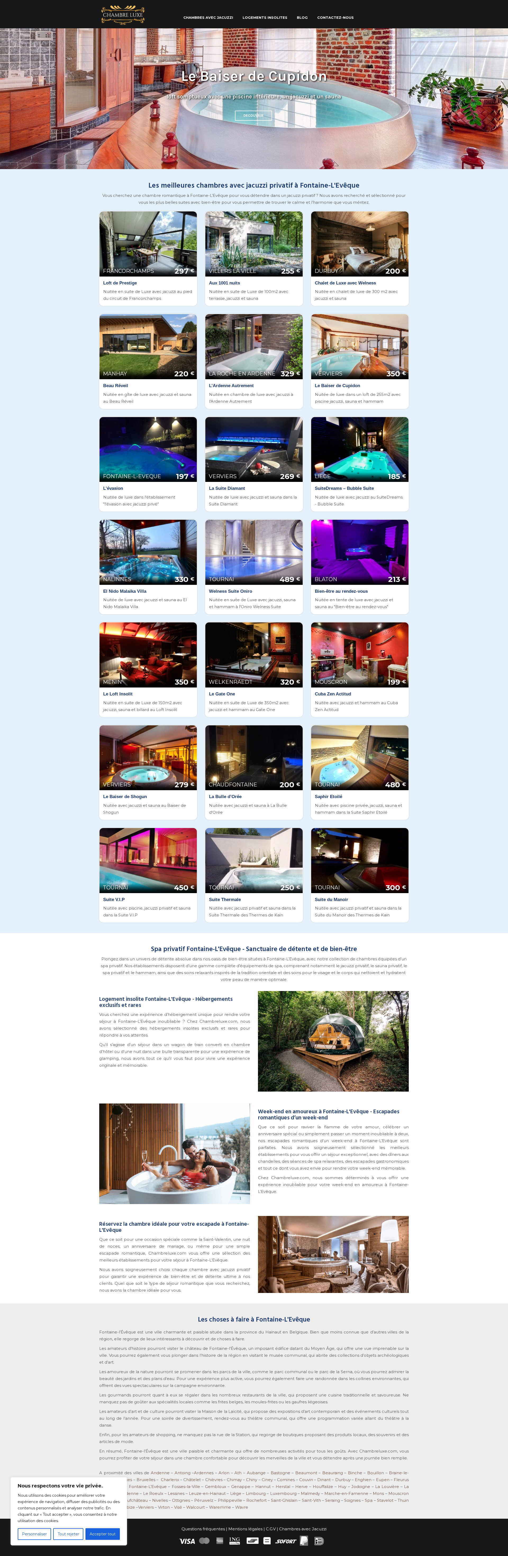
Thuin (403, 1500)
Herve (301, 1486)
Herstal (283, 1486)
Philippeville (230, 1500)
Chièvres (214, 1479)
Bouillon (375, 1472)
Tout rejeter (68, 1534)
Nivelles (160, 1500)
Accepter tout (103, 1534)
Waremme (220, 1507)
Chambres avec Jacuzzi (302, 1528)
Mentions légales (245, 1528)
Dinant (324, 1479)
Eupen (382, 1479)
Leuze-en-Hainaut (207, 1493)
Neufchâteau (134, 1500)
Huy (342, 1486)
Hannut (263, 1486)
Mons (378, 1493)
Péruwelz (203, 1500)
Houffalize (323, 1486)
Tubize (128, 1507)
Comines (286, 1479)
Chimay (234, 1479)
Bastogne (280, 1472)
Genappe (240, 1486)
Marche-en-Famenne (346, 1493)
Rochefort (256, 1500)
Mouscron (398, 1493)
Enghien (363, 1479)
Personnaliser (34, 1534)
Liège (235, 1493)
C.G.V (271, 1528)
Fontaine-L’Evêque (148, 1486)
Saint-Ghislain (284, 1500)
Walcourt (195, 1507)
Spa (369, 1500)
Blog (302, 17)
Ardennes (204, 1472)
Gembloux (214, 1486)
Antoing (182, 1472)
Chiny (251, 1479)
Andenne (160, 1472)
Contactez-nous (335, 17)
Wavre (241, 1507)
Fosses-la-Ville (186, 1486)
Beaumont (305, 1472)
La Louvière (387, 1486)
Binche (355, 1472)
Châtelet (192, 1479)
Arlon (224, 1472)
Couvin (306, 1479)
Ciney (267, 1479)
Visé (178, 1507)
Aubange (256, 1472)
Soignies (352, 1500)
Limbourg (256, 1493)
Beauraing (332, 1472)
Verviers (146, 1507)
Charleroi (170, 1479)
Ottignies (181, 1500)
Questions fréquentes (203, 1528)
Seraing (332, 1500)
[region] (69, 1511)
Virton (164, 1507)
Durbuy (343, 1479)
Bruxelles (146, 1479)
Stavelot (385, 1500)
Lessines (176, 1493)
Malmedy (310, 1493)
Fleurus (401, 1479)
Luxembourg (283, 1493)
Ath (238, 1472)
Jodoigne (360, 1486)
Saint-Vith (311, 1500)
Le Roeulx (153, 1493)
